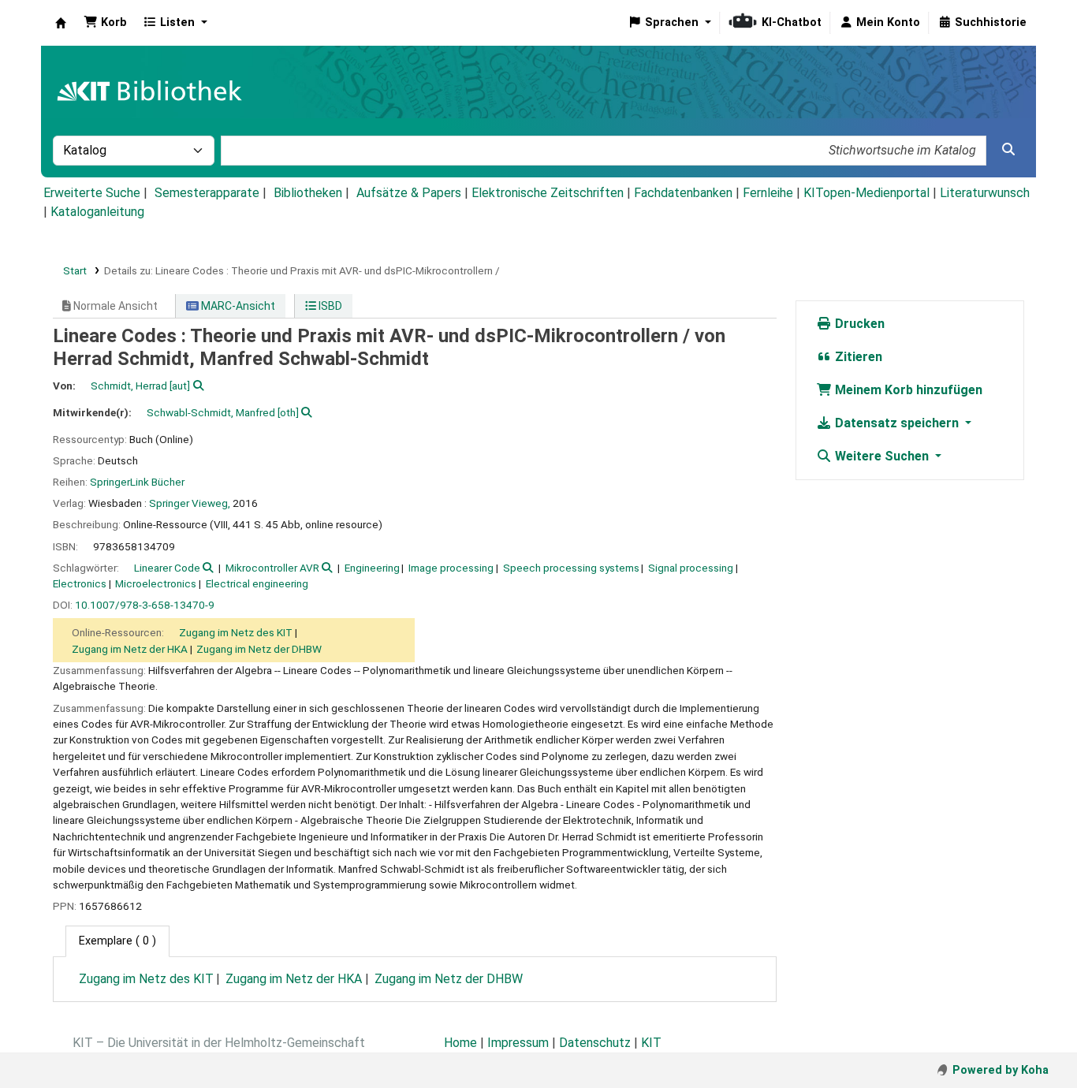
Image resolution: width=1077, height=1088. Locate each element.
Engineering (372, 567)
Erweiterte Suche (91, 192)
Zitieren (857, 356)
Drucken (858, 323)
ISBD (329, 306)
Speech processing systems (571, 567)
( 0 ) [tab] (117, 941)
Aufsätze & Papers (408, 192)
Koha (60, 22)
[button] (105, 23)
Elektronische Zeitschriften (547, 192)
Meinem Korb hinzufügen (907, 389)
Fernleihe (768, 192)
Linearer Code (167, 567)
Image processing (451, 567)
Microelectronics (155, 583)
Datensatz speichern (897, 422)
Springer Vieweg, (189, 503)
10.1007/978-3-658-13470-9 (144, 604)
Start (75, 270)
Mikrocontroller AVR (272, 567)
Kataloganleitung (97, 211)
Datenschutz (595, 1042)
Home (460, 1042)
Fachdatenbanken (683, 192)
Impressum (518, 1042)
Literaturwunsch (985, 192)
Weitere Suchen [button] (882, 456)
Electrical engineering (257, 583)
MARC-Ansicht (237, 306)
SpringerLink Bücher (137, 481)
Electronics (79, 583)
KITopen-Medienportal (866, 192)
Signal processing (690, 567)
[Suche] (1008, 150)
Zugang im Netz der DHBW (259, 649)
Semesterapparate (207, 192)
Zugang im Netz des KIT (236, 632)
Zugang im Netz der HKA (130, 649)
